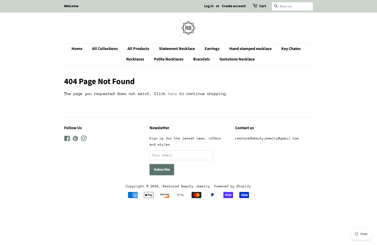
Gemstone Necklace (237, 59)
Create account (234, 6)
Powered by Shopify (232, 186)
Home (77, 49)
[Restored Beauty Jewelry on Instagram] (83, 139)
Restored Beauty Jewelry (186, 186)
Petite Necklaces (168, 59)
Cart (262, 6)
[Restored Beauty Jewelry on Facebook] (67, 139)
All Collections (105, 49)
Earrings (212, 49)
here (172, 93)
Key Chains (291, 49)
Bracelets (201, 59)
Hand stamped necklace (250, 49)
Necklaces (135, 59)
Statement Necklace (177, 49)
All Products (138, 49)
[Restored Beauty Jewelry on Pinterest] (75, 139)
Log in (209, 6)
